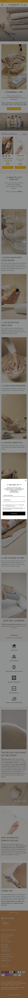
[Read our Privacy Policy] (24, 508)
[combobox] (14, 500)
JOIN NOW (14, 513)
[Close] (25, 480)
